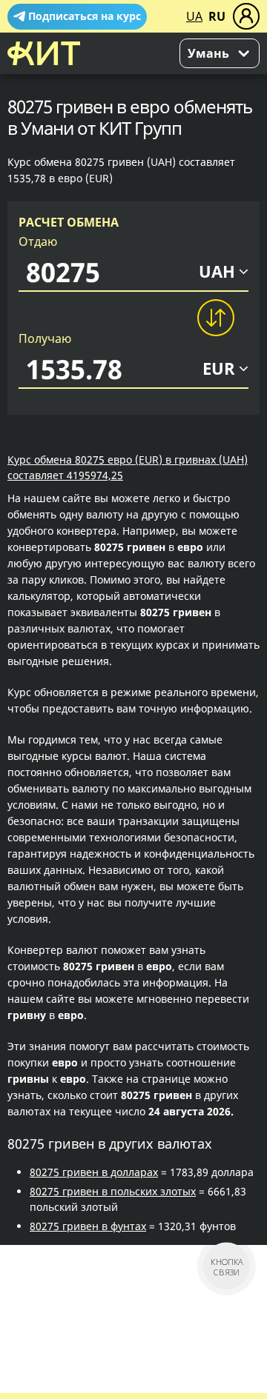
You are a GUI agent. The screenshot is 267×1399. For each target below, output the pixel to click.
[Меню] (246, 16)
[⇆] (215, 317)
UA (194, 16)
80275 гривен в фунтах (88, 1226)
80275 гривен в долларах (94, 1172)
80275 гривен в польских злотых (113, 1191)
